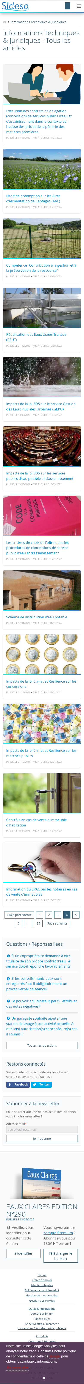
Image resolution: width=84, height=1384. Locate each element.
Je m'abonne (42, 1138)
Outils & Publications (42, 1309)
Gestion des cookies (42, 1300)
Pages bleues (42, 1319)
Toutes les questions (42, 1045)
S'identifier (23, 1253)
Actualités (42, 1336)
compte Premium (58, 1232)
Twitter (44, 1084)
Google (54, 1356)
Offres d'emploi (42, 1280)
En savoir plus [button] (17, 1367)
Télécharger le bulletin (60, 1256)
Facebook (21, 1084)
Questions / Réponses (42, 1341)
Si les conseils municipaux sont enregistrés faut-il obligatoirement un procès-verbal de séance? (36, 983)
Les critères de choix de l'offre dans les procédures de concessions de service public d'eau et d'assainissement (37, 547)
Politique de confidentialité (42, 1290)
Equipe (41, 1275)
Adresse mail (15, 1124)
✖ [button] (43, 1378)
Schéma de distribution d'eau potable (36, 617)
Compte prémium (42, 1313)
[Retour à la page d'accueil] (4, 22)
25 (38, 923)
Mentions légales (42, 1285)
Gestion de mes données (42, 1295)
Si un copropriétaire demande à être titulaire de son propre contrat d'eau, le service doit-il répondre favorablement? (38, 961)
